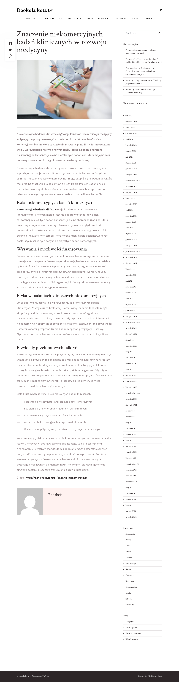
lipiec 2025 (130, 198)
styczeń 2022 (131, 446)
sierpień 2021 (131, 475)
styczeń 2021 (131, 511)
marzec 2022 (131, 434)
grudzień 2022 (131, 381)
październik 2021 (132, 464)
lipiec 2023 (130, 340)
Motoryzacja (74, 18)
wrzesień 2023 (131, 328)
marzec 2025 (131, 222)
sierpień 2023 (131, 334)
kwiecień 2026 (131, 145)
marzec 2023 (131, 363)
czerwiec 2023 (131, 346)
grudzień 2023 (131, 310)
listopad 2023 (131, 316)
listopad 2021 (131, 458)
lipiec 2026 (130, 127)
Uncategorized (131, 587)
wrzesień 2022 (131, 399)
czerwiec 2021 (131, 481)
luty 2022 (129, 440)
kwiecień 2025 (131, 216)
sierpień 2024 (131, 263)
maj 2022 (129, 422)
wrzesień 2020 (131, 517)
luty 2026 (129, 157)
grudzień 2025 (131, 168)
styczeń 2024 (131, 304)
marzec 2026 (131, 151)
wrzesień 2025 (131, 186)
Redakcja (55, 494)
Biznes (47, 18)
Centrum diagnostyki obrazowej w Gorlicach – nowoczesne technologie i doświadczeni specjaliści (141, 71)
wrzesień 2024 (131, 257)
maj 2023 (129, 351)
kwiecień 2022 (131, 428)
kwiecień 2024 (131, 287)
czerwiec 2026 (131, 133)
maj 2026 (129, 139)
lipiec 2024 (130, 269)
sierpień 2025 (131, 192)
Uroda (135, 18)
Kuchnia (129, 557)
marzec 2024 (131, 292)
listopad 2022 (131, 387)
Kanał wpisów (131, 627)
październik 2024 (133, 251)
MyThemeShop (155, 675)
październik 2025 (133, 180)
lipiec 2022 (130, 410)
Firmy (128, 551)
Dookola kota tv (35, 10)
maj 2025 (129, 210)
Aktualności (32, 18)
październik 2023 (133, 322)
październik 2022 (133, 393)
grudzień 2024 (131, 239)
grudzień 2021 (131, 452)
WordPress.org (132, 639)
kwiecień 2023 (131, 357)
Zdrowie (148, 18)
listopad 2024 (131, 245)
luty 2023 (129, 369)
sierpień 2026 (131, 121)
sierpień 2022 (131, 405)
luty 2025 (129, 227)
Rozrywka (121, 18)
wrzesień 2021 (131, 470)
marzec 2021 (131, 499)
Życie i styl (130, 604)
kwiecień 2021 (131, 493)
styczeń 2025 (131, 233)
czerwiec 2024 (131, 275)
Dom (60, 18)
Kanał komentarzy (133, 633)
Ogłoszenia (104, 18)
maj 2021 (129, 487)
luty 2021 (129, 505)
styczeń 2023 (131, 375)
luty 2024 (129, 298)
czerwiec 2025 (131, 204)
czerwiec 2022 (131, 416)
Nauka (90, 18)
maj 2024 (129, 281)
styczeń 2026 (131, 163)
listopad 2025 (131, 174)
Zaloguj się (130, 621)
